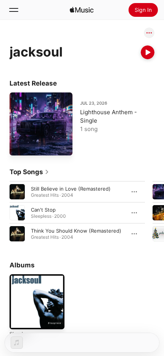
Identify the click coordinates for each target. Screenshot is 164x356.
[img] (81, 9)
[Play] (147, 52)
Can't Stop (43, 210)
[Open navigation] (13, 10)
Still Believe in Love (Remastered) (71, 189)
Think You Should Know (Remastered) (76, 231)
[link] (29, 172)
